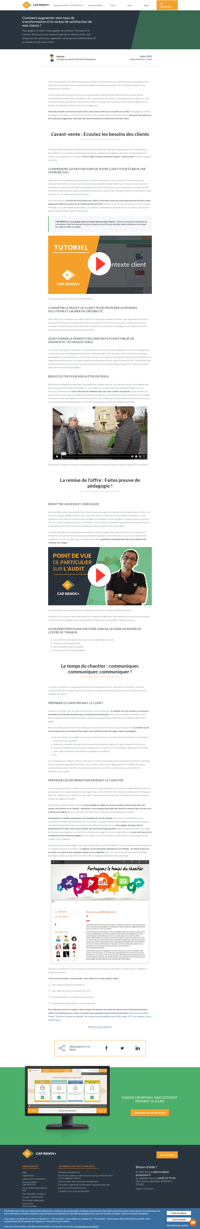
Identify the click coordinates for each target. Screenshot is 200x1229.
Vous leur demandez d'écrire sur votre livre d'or (73, 1003)
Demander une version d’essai (150, 1112)
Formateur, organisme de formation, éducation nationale (84, 1184)
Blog (146, 5)
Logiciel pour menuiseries (33, 1178)
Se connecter (165, 5)
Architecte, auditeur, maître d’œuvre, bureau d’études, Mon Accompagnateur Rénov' (85, 1176)
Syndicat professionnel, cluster (72, 1188)
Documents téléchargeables (29, 1204)
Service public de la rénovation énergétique (78, 1181)
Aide (129, 5)
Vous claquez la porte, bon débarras (68, 984)
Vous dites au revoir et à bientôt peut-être (71, 990)
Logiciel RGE (28, 1175)
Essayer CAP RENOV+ (33, 1197)
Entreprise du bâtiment (69, 1172)
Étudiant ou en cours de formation (74, 1191)
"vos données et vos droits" (86, 1226)
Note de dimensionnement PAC (34, 1189)
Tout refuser (179, 1219)
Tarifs (113, 5)
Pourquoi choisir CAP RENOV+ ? (68, 5)
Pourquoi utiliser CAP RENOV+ (29, 1183)
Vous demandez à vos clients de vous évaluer (72, 997)
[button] (193, 1222)
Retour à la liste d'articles (100, 1027)
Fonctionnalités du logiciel (34, 1193)
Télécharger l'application (33, 1200)
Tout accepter (179, 1213)
